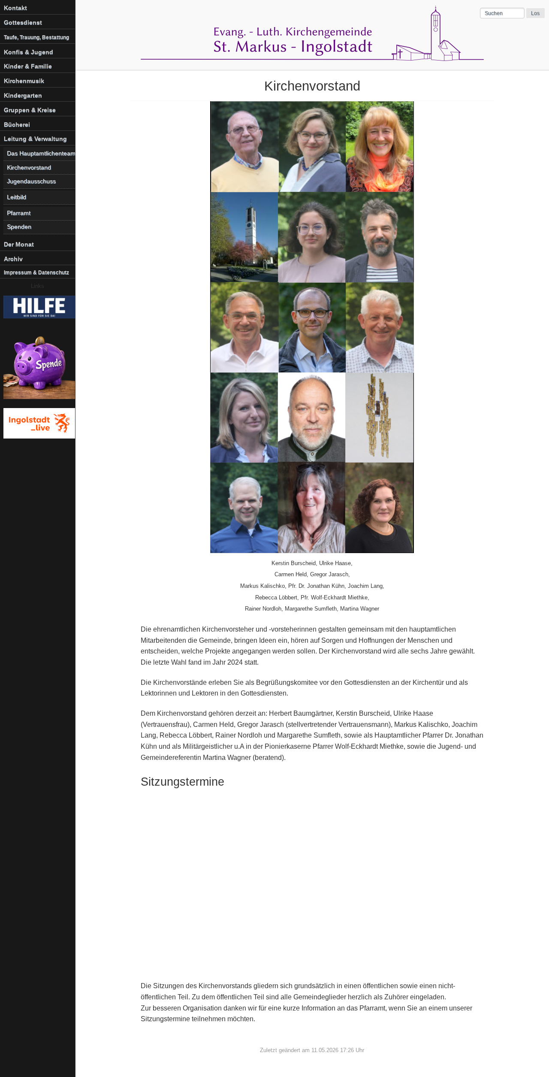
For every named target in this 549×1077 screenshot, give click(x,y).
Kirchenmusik (24, 80)
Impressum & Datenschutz (36, 272)
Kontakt (15, 7)
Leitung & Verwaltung (35, 138)
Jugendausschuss (31, 181)
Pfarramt (18, 213)
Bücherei (17, 124)
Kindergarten (23, 95)
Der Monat (19, 244)
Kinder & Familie (28, 66)
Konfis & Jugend (28, 51)
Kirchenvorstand (29, 167)
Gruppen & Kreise (30, 109)
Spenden (19, 227)
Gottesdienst (23, 22)
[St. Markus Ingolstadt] (312, 58)
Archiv (13, 258)
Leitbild (16, 197)
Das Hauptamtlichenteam (41, 153)
